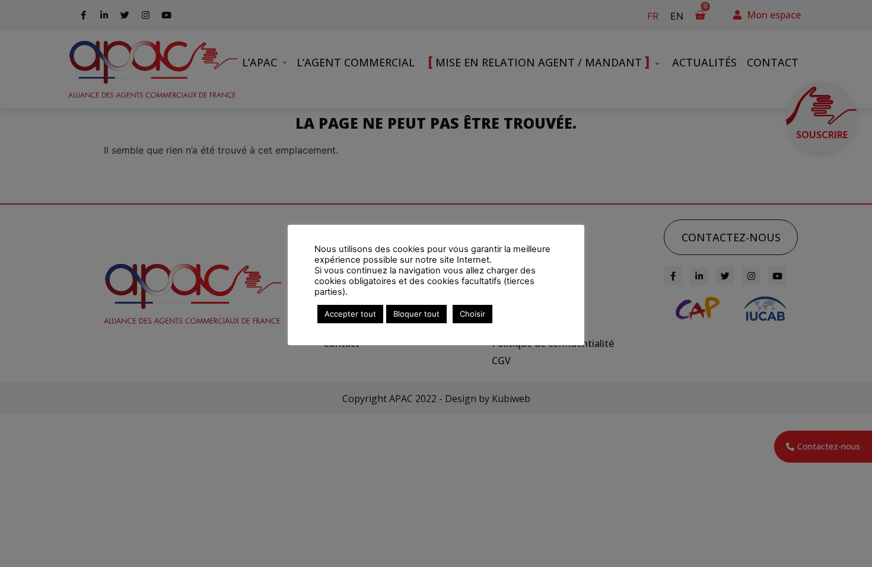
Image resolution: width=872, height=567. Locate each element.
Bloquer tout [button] (416, 313)
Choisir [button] (472, 313)
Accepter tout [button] (350, 313)
